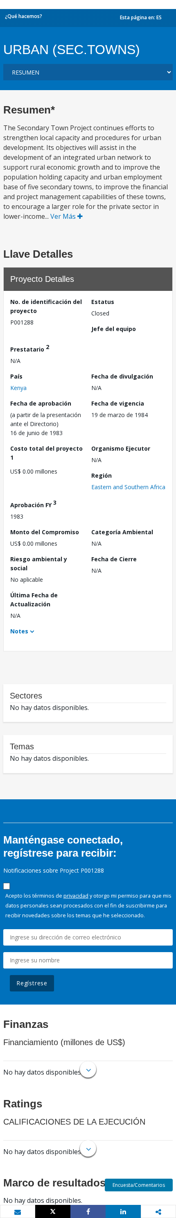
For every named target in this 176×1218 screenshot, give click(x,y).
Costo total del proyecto (46, 453)
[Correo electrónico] (17, 1212)
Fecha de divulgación (122, 376)
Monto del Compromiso (44, 532)
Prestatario (29, 348)
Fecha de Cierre (114, 559)
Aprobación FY (33, 504)
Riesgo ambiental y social (38, 563)
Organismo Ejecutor (120, 448)
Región (101, 475)
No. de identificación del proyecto (46, 306)
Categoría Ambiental (122, 532)
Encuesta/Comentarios (139, 1185)
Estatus (102, 302)
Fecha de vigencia (117, 403)
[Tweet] (52, 1211)
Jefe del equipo (113, 329)
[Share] (88, 1211)
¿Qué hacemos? (23, 16)
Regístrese (31, 983)
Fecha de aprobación (40, 403)
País (16, 376)
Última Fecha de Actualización (34, 599)
